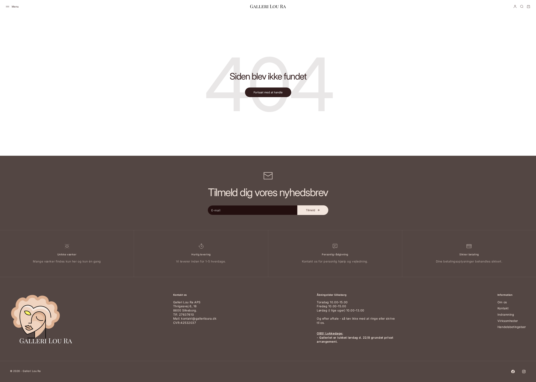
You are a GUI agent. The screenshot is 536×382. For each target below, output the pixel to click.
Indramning (505, 314)
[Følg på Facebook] (513, 371)
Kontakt (503, 308)
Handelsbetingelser (511, 327)
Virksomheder (507, 321)
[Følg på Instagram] (524, 371)
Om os (502, 302)
